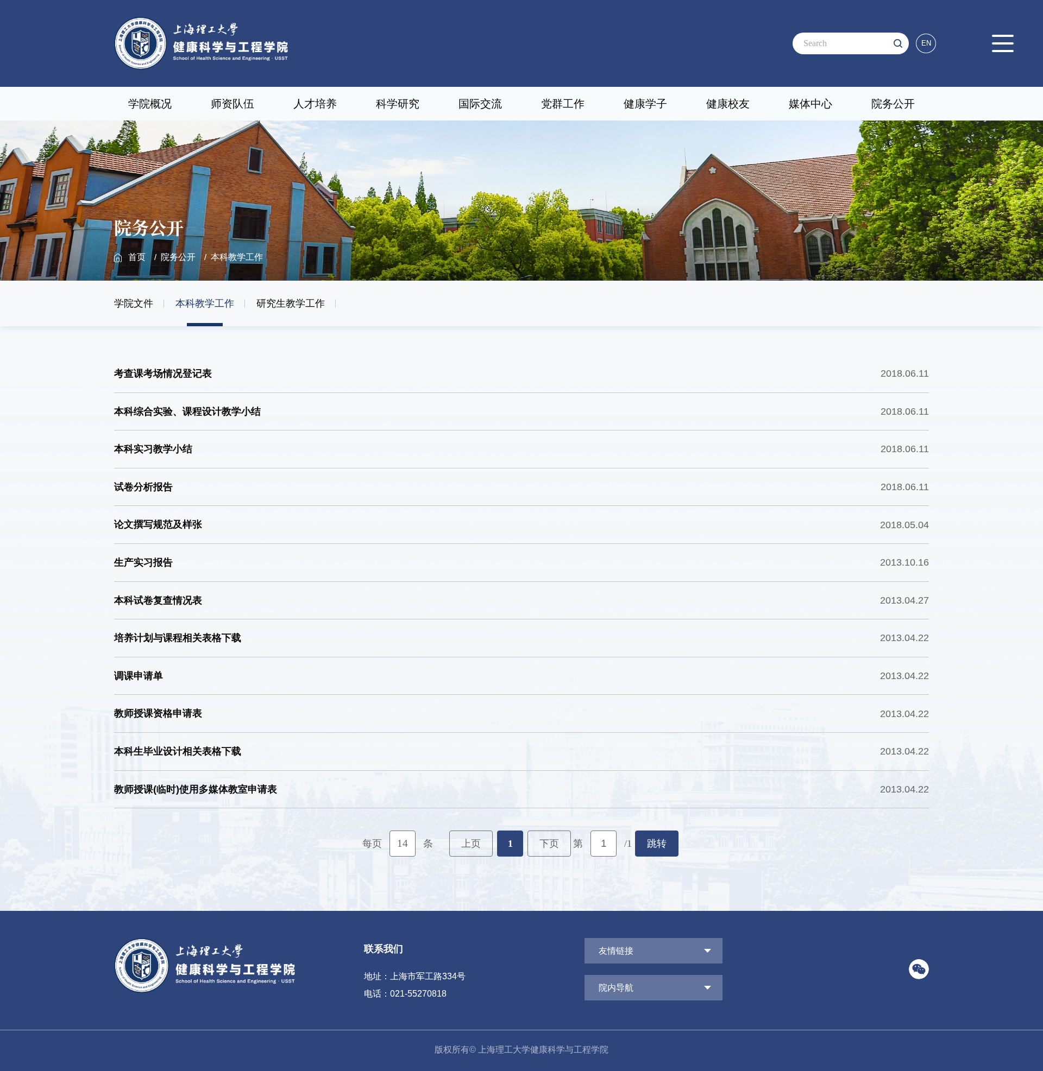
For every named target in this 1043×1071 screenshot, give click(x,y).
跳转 (657, 843)
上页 (471, 843)
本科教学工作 (237, 257)
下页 (549, 843)
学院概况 (150, 104)
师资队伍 (232, 104)
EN (926, 43)
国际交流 (480, 104)
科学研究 (397, 104)
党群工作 (563, 104)
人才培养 (315, 104)
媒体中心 (810, 104)
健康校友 (728, 104)
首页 (137, 257)
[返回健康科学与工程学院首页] (201, 20)
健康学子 (645, 104)
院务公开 (893, 104)
